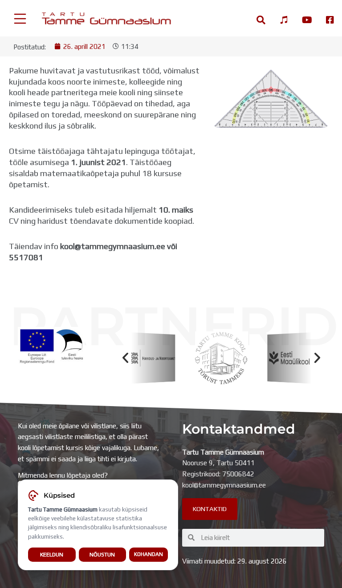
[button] (125, 358)
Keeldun (51, 554)
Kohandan (148, 554)
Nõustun (102, 554)
